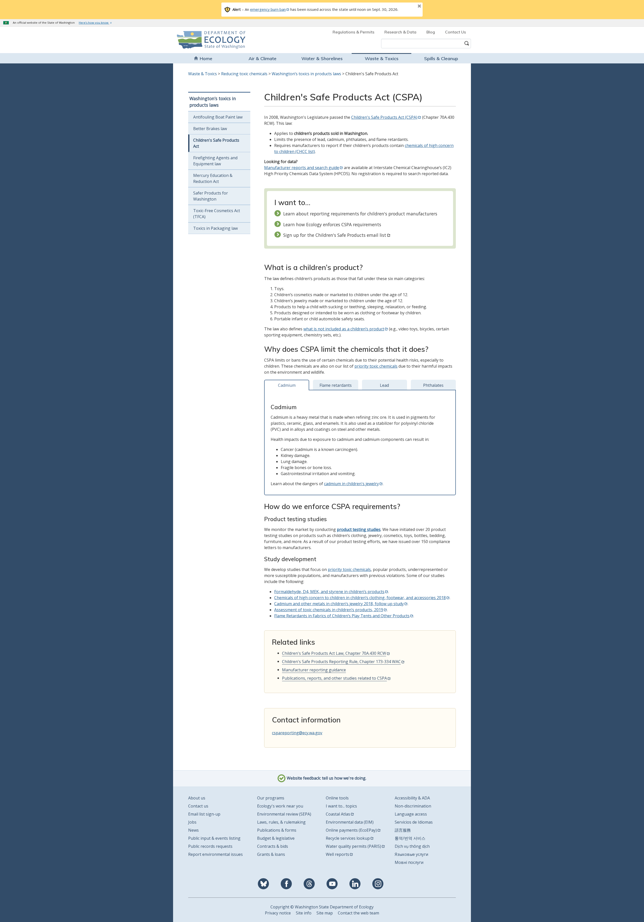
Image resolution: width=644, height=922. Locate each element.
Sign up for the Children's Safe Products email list (334, 235)
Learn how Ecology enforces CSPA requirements (332, 224)
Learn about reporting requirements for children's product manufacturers (360, 214)
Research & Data (400, 31)
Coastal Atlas (338, 814)
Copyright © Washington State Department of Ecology (322, 907)
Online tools (337, 798)
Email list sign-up (204, 814)
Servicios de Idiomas (414, 822)
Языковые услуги (411, 854)
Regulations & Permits (353, 31)
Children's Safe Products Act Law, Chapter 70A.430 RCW (334, 653)
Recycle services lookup (348, 838)
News (193, 830)
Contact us (198, 806)
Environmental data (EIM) (350, 822)
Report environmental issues (215, 854)
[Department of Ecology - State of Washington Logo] (205, 40)
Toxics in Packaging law (215, 228)
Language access (411, 814)
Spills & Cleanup (441, 58)
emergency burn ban (268, 9)
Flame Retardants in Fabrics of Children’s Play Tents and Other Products (342, 616)
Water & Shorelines (322, 58)
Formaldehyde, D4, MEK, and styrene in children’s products (329, 591)
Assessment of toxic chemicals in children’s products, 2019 (328, 609)
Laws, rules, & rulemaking (281, 822)
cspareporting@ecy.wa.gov (297, 733)
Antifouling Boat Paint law (218, 117)
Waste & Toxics (381, 58)
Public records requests (210, 846)
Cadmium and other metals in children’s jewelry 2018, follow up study (339, 603)
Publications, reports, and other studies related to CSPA (334, 678)
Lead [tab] (384, 385)
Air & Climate (262, 58)
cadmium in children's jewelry (351, 483)
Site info (303, 913)
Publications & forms (276, 830)
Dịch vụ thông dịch (412, 846)
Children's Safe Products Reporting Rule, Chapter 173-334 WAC (341, 661)
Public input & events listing (214, 838)
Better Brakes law (210, 128)
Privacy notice (278, 913)
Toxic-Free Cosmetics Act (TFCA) (216, 213)
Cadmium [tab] (287, 385)
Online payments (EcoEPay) (351, 830)
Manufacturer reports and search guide (301, 167)
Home (206, 58)
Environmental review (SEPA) (284, 814)
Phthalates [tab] (433, 385)
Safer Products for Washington (210, 196)
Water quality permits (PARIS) (353, 846)
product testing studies (359, 529)
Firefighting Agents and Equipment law (215, 161)
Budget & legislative (276, 838)
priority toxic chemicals (375, 366)
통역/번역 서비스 (410, 838)
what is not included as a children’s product (343, 329)
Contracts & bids (272, 846)
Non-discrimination (413, 806)
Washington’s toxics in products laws (306, 73)
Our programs (270, 798)
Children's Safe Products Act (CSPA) (384, 117)
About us (196, 798)
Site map (324, 913)
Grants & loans (271, 854)
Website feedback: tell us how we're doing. (326, 778)
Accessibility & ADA (412, 798)
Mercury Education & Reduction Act (212, 178)
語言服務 (403, 830)
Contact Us (455, 31)
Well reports (337, 854)
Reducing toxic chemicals (244, 73)
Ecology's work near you (280, 806)
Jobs (192, 822)
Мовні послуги (409, 862)
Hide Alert (408, 6)
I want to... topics (341, 806)
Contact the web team (358, 913)
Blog (430, 31)
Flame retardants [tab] (335, 385)
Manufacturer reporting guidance (314, 670)
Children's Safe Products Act (216, 143)
